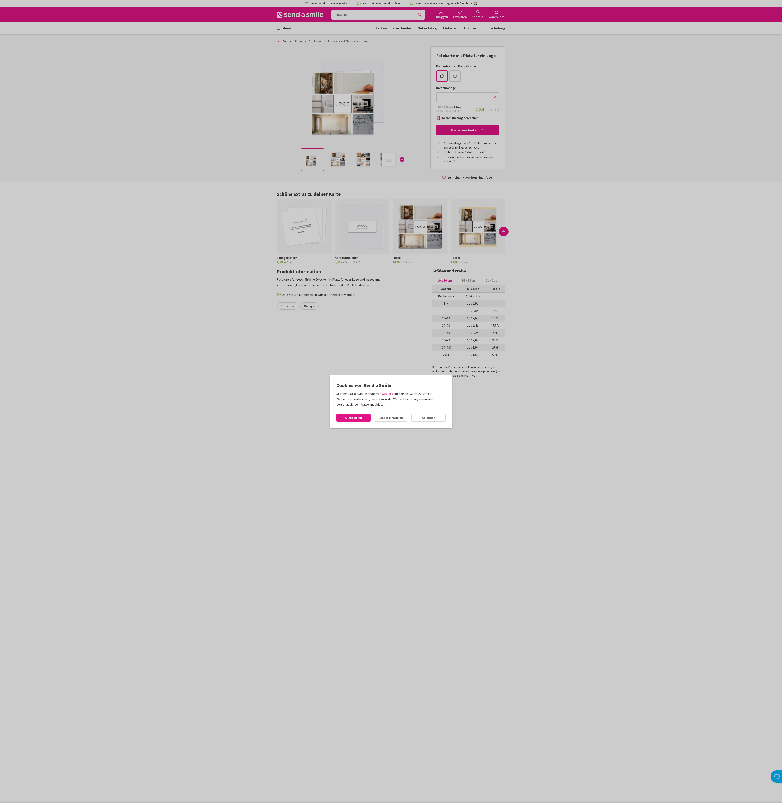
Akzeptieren (353, 418)
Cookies (387, 394)
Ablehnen (428, 418)
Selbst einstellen (391, 418)
